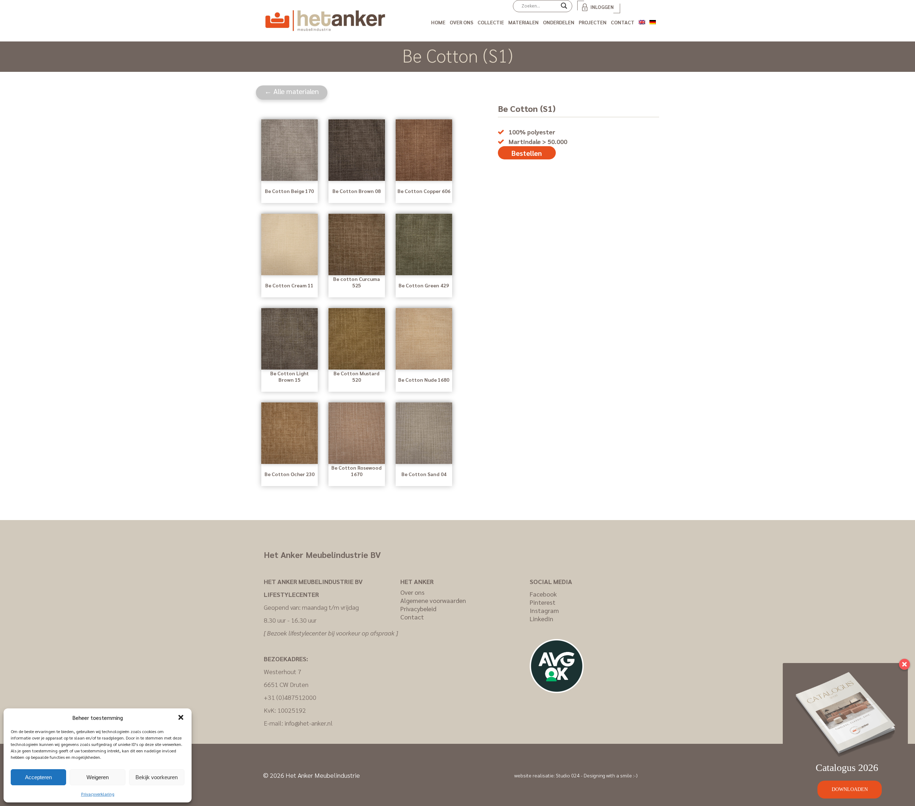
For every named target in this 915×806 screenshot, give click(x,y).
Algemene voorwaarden (433, 600)
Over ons (461, 22)
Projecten (593, 22)
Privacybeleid (418, 608)
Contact (622, 22)
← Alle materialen (291, 91)
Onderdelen (558, 22)
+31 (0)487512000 (290, 697)
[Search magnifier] (564, 8)
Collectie (491, 22)
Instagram (544, 610)
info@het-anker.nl (309, 723)
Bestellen (526, 153)
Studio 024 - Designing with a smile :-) (597, 775)
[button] (180, 717)
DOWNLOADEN (850, 789)
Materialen (523, 22)
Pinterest (542, 602)
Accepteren (38, 777)
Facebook (543, 594)
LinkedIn (541, 618)
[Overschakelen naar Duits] (652, 20)
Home (438, 22)
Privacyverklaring (97, 794)
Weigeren (97, 777)
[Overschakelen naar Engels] (642, 20)
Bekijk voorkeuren (156, 777)
